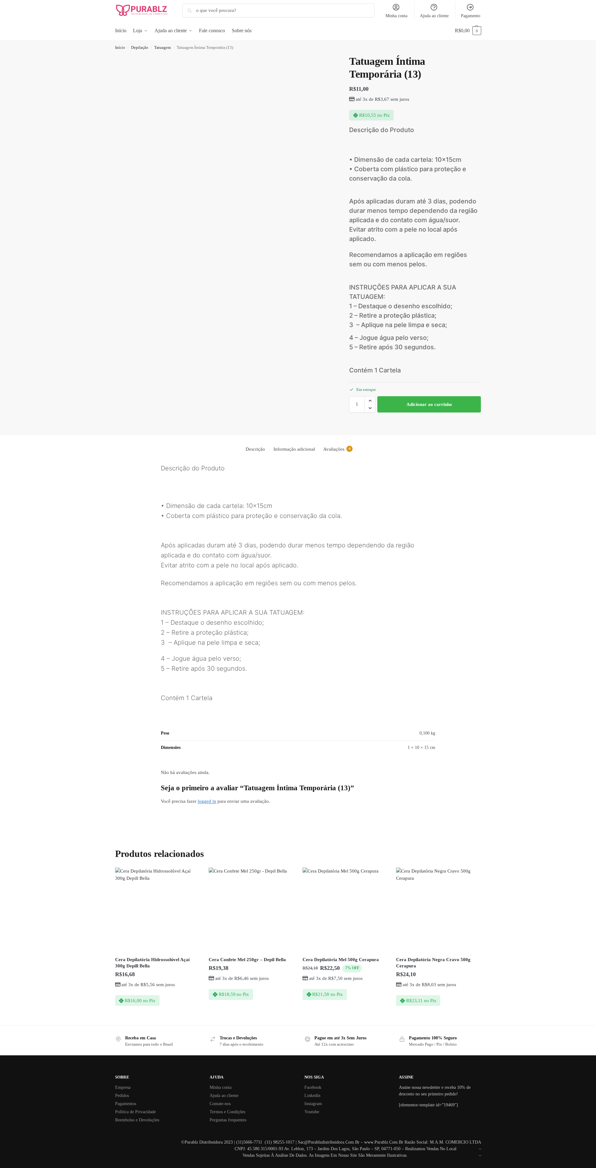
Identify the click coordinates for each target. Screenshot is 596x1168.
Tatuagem (162, 47)
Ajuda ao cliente (434, 15)
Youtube (311, 1111)
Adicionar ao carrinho (429, 404)
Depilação (139, 47)
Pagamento (470, 15)
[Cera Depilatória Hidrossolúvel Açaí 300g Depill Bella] (157, 910)
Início (120, 47)
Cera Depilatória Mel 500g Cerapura (341, 959)
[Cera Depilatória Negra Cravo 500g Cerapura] (438, 910)
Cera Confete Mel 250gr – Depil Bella (247, 959)
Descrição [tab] (255, 449)
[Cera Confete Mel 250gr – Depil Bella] (251, 910)
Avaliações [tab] (336, 449)
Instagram (313, 1103)
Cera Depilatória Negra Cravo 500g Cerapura (433, 962)
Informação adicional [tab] (294, 449)
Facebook (312, 1087)
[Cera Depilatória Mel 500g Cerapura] (345, 910)
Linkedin (312, 1095)
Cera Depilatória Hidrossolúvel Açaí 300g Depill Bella (152, 962)
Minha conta (396, 15)
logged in (207, 801)
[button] (468, 30)
